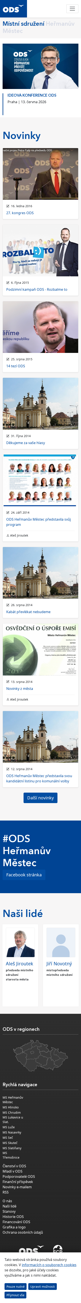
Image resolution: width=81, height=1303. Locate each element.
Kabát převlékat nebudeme (28, 611)
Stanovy (9, 1211)
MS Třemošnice (11, 1155)
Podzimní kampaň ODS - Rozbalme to (36, 289)
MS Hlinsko (11, 1107)
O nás (7, 1201)
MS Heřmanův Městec (13, 1099)
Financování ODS (16, 1221)
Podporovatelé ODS (19, 1176)
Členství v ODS (14, 1166)
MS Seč (8, 1137)
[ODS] (31, 1249)
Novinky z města (19, 688)
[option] (40, 103)
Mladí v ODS (12, 1171)
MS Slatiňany (12, 1148)
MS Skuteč (10, 1143)
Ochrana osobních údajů (23, 1232)
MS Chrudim (12, 1112)
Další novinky (40, 798)
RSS (6, 1192)
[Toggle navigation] (72, 8)
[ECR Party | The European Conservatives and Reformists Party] (57, 1250)
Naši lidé (9, 1206)
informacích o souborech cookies (49, 1264)
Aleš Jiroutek (19, 963)
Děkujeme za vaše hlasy (25, 442)
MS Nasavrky (12, 1132)
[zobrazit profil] (20, 942)
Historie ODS (13, 1216)
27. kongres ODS (20, 212)
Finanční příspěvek (18, 1181)
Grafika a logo (14, 1227)
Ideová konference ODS (32, 95)
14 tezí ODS (15, 366)
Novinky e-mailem (17, 1187)
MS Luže (9, 1127)
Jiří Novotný (59, 963)
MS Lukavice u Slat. (13, 1119)
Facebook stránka (24, 875)
